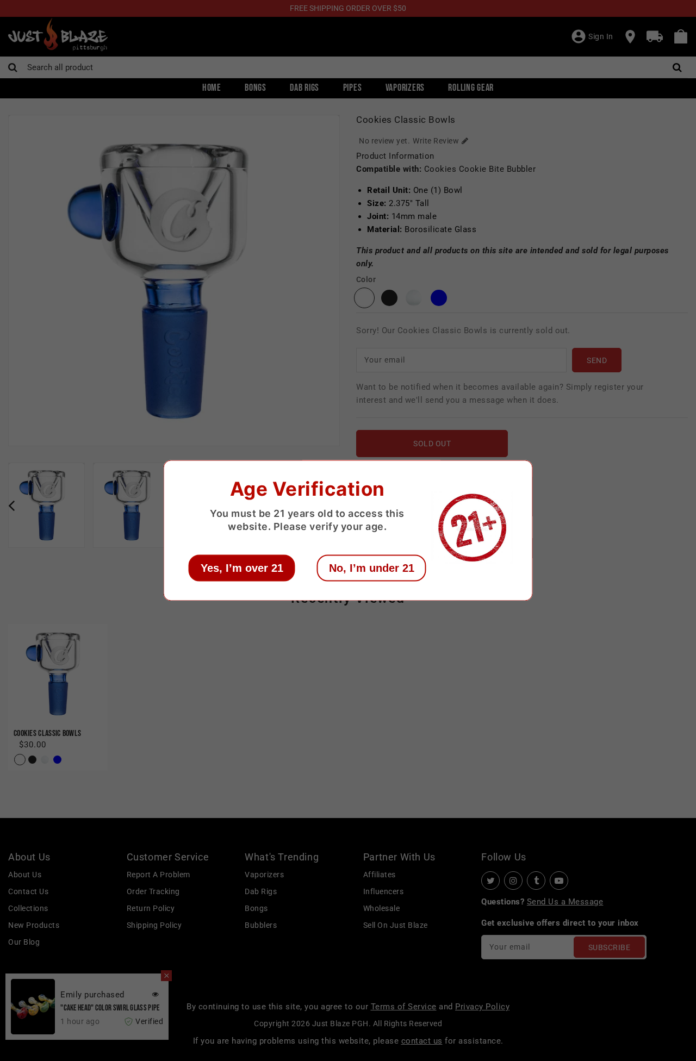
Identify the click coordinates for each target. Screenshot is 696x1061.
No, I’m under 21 (371, 568)
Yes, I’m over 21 (242, 568)
